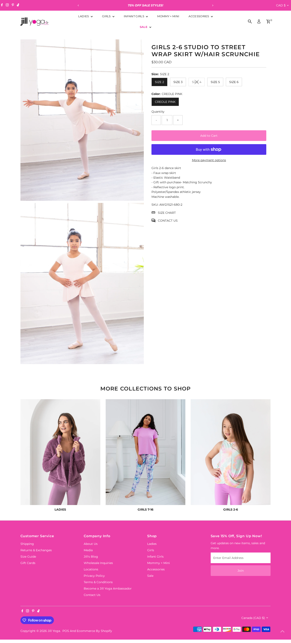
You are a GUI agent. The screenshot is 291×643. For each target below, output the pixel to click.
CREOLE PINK (165, 102)
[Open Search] (250, 21)
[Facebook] (2, 5)
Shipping (27, 544)
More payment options (209, 160)
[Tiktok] (18, 5)
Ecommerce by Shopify (94, 631)
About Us (91, 544)
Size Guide (28, 556)
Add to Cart (209, 136)
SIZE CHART (167, 212)
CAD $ (281, 5)
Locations (91, 569)
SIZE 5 (215, 82)
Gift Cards (27, 563)
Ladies (84, 16)
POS (65, 631)
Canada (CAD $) (253, 618)
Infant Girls (134, 16)
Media (88, 550)
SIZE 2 (159, 82)
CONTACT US (168, 220)
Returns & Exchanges (36, 550)
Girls (106, 16)
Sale (144, 27)
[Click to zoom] (137, 46)
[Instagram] (7, 5)
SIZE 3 (178, 82)
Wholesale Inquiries (98, 563)
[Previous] (78, 5)
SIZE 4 (198, 82)
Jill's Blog (91, 556)
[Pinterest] (13, 5)
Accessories (199, 16)
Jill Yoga (54, 631)
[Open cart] (268, 21)
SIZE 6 (234, 82)
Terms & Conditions (98, 582)
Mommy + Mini (168, 16)
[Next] (213, 5)
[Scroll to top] (282, 631)
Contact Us (92, 595)
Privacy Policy (94, 576)
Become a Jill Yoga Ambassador (108, 588)
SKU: (154, 205)
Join (241, 571)
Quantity (157, 111)
